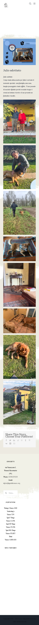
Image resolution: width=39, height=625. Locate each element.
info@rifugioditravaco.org (11, 483)
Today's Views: (9, 508)
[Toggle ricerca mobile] (30, 3)
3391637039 (13, 477)
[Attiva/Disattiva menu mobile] (34, 3)
